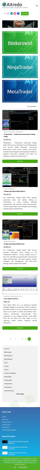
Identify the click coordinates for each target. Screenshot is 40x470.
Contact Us (5, 427)
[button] (25, 13)
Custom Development (9, 430)
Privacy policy (23, 467)
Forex (20, 296)
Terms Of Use (6, 425)
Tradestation (19, 132)
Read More (20, 161)
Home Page (20, 394)
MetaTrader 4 (14, 296)
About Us (5, 419)
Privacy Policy (6, 422)
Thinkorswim (11, 132)
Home (4, 417)
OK (15, 467)
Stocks (6, 132)
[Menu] (37, 5)
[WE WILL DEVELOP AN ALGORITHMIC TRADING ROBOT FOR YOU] (20, 24)
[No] (38, 463)
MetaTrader (7, 296)
